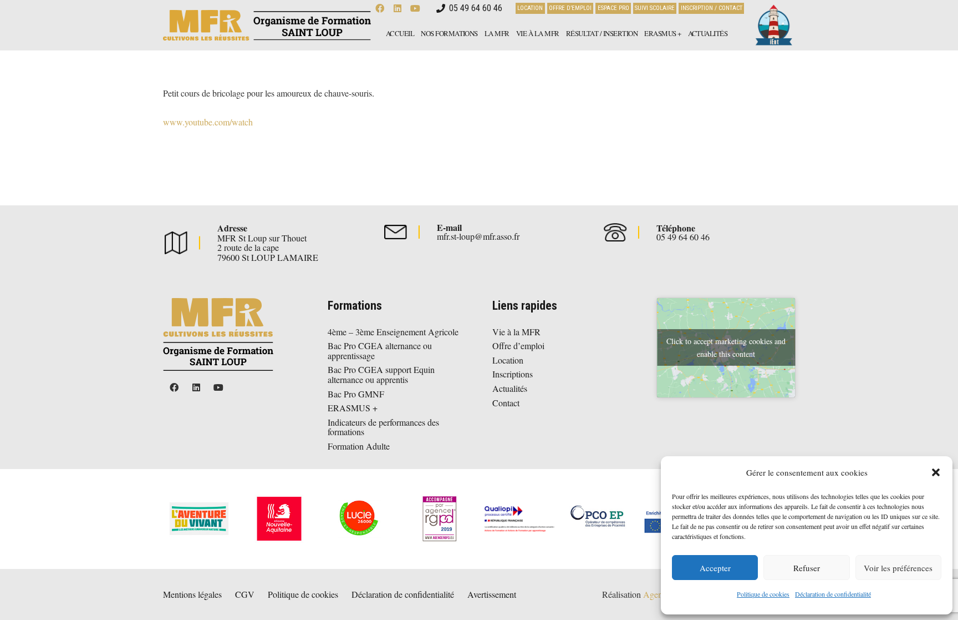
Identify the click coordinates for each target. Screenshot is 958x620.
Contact (505, 403)
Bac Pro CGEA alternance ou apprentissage (380, 350)
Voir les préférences (898, 567)
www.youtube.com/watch (208, 122)
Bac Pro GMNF (356, 394)
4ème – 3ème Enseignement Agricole (393, 331)
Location (507, 360)
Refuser (806, 567)
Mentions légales (192, 594)
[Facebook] (174, 387)
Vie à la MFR (516, 331)
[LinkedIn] (196, 387)
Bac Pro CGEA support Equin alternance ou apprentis (381, 374)
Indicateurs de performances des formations (383, 427)
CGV (244, 594)
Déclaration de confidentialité (833, 593)
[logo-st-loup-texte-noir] (267, 25)
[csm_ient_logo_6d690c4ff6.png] (773, 25)
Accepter (715, 567)
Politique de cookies (763, 593)
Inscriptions (512, 374)
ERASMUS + (353, 408)
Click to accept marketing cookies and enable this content (726, 347)
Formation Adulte (359, 446)
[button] (935, 472)
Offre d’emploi (518, 345)
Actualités (509, 388)
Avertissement (491, 594)
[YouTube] (218, 387)
